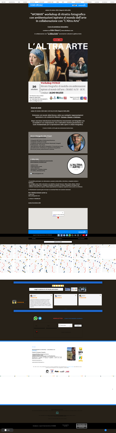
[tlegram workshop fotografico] (67, 235)
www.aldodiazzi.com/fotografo (38, 137)
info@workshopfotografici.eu (37, 360)
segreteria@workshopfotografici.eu (38, 362)
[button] (3, 2)
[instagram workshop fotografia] (58, 235)
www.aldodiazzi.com (67, 30)
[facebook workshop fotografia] (61, 235)
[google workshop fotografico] (72, 235)
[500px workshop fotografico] (75, 235)
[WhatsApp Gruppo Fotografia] (70, 235)
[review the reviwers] (51, 295)
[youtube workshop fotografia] (83, 235)
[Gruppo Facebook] (64, 235)
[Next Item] (112, 389)
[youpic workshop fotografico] (78, 235)
